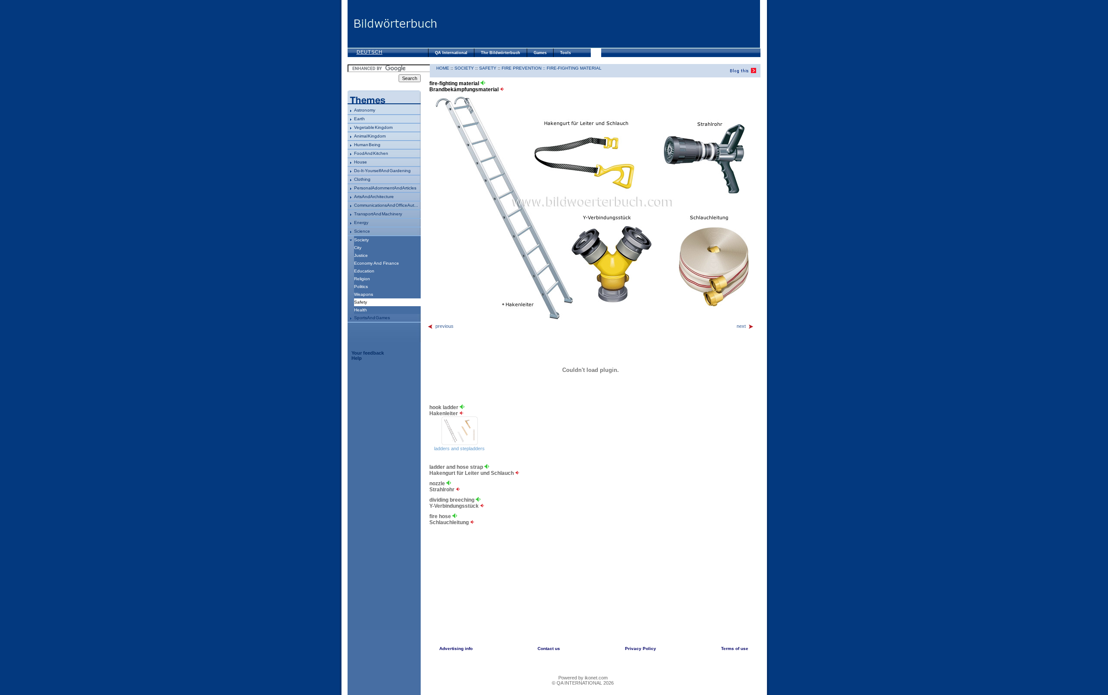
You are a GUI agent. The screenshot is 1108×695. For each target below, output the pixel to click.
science (362, 231)
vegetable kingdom (373, 127)
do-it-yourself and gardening (382, 170)
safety (487, 68)
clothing (362, 179)
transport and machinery (378, 213)
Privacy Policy (640, 648)
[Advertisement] (598, 23)
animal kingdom (370, 136)
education (364, 271)
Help (356, 358)
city (357, 247)
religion (362, 278)
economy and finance (376, 263)
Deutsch (370, 51)
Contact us (549, 648)
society (361, 239)
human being (367, 144)
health (360, 309)
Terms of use (734, 648)
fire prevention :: (524, 68)
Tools (565, 53)
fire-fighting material (574, 68)
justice (361, 255)
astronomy (364, 110)
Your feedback (367, 353)
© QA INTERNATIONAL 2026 (583, 682)
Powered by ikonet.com (583, 677)
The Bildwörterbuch (500, 53)
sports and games (372, 317)
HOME (442, 68)
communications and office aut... (386, 205)
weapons (363, 294)
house (360, 162)
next (741, 326)
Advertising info (456, 648)
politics (361, 286)
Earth (359, 118)
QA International (451, 53)
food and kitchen (371, 153)
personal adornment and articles (385, 188)
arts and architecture (374, 196)
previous (444, 326)
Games (540, 53)
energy (361, 222)
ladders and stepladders (459, 448)
